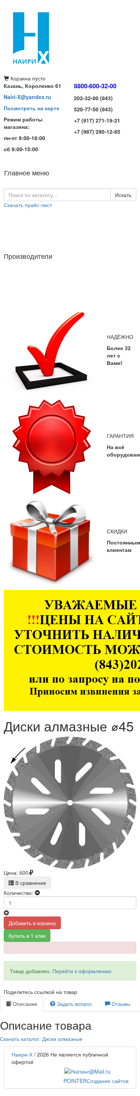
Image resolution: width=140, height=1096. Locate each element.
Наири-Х (22, 1054)
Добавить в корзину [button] (32, 923)
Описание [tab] (24, 1003)
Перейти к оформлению (82, 971)
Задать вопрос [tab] (73, 1003)
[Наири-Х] (70, 37)
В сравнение (30, 882)
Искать (123, 194)
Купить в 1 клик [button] (27, 935)
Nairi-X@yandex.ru (27, 97)
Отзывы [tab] (120, 1003)
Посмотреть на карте (31, 108)
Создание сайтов (95, 1080)
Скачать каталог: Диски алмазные (41, 1038)
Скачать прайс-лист (28, 205)
